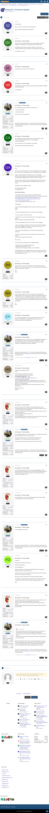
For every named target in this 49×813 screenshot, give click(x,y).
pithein (21, 711)
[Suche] (41, 1)
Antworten (34, 697)
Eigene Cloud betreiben (24, 719)
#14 (46, 429)
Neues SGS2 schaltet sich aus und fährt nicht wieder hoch (25, 759)
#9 (46, 289)
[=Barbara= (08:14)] (7, 737)
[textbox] (31, 686)
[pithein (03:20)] (11, 737)
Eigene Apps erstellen (24, 706)
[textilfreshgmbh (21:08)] (2, 740)
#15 (46, 465)
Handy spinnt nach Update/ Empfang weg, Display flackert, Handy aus (25, 747)
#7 (46, 163)
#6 (46, 133)
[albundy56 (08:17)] (4, 737)
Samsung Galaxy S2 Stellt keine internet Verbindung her (25, 753)
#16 (46, 492)
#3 (46, 64)
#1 (46, 21)
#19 (46, 595)
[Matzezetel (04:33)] (9, 737)
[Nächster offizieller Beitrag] (43, 128)
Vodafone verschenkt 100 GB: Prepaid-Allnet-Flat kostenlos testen (25, 724)
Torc (20, 707)
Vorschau (27, 697)
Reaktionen (5, 116)
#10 (46, 312)
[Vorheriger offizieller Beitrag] (40, 360)
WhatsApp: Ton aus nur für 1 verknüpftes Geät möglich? (25, 715)
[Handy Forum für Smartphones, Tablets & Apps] (4, 1)
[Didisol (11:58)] (2, 737)
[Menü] (47, 1)
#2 (46, 38)
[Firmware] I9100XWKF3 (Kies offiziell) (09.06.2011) (25, 377)
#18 (46, 555)
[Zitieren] (46, 33)
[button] (18, 693)
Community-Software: (24, 811)
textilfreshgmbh (27, 357)
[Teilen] (47, 17)
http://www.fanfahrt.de (8, 419)
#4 (46, 81)
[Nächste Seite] (8, 17)
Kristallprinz (45, 742)
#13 (46, 402)
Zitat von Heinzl (21, 629)
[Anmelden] (44, 1)
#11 (46, 334)
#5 (46, 102)
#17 (46, 524)
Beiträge (4, 117)
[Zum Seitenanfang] (47, 811)
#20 (46, 622)
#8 (46, 261)
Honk (37, 710)
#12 (46, 365)
